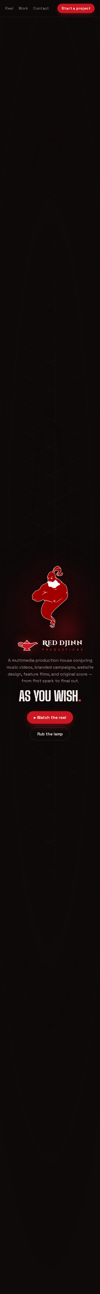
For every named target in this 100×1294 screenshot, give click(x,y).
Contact (41, 8)
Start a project (76, 8)
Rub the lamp (50, 733)
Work (23, 8)
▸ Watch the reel (50, 717)
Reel (9, 8)
